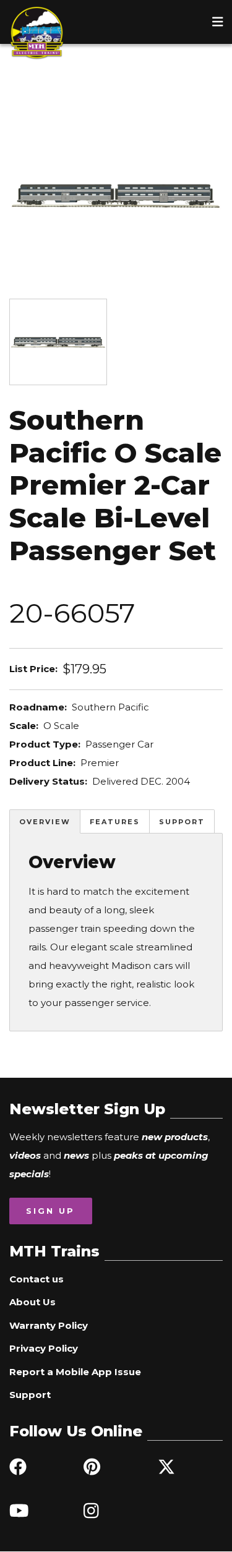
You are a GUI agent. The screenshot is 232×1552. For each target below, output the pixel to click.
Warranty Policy (48, 1325)
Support (182, 821)
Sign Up (50, 1211)
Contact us (36, 1279)
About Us (32, 1302)
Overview (45, 821)
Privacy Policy (43, 1348)
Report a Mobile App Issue (75, 1372)
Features (115, 821)
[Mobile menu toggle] (217, 21)
